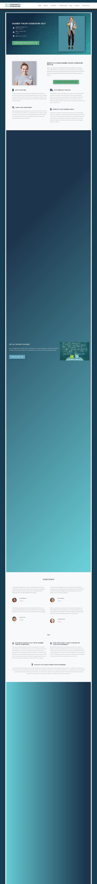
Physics (46, 5)
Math (39, 5)
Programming (63, 5)
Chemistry (53, 5)
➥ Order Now (85, 5)
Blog (70, 5)
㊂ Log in (76, 5)
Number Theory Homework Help (23, 111)
